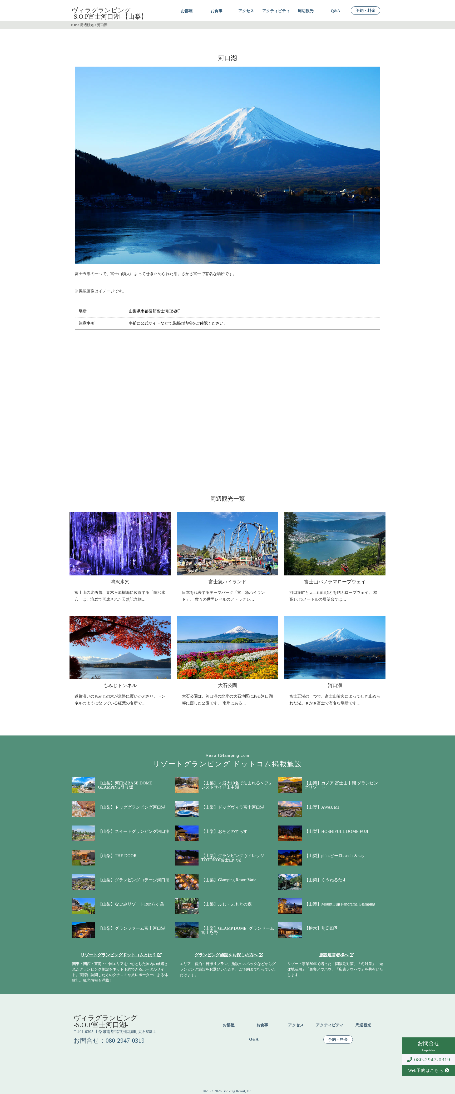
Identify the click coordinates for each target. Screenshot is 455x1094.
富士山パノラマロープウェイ (335, 581)
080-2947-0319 (431, 1059)
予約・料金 (365, 11)
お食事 (216, 11)
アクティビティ (276, 11)
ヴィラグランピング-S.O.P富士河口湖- (105, 1021)
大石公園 (227, 685)
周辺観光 (306, 11)
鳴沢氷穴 (120, 581)
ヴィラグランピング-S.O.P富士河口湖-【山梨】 (109, 13)
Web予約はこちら (426, 1070)
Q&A (335, 11)
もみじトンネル (120, 685)
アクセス (246, 11)
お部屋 (187, 11)
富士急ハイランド (227, 581)
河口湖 (335, 685)
